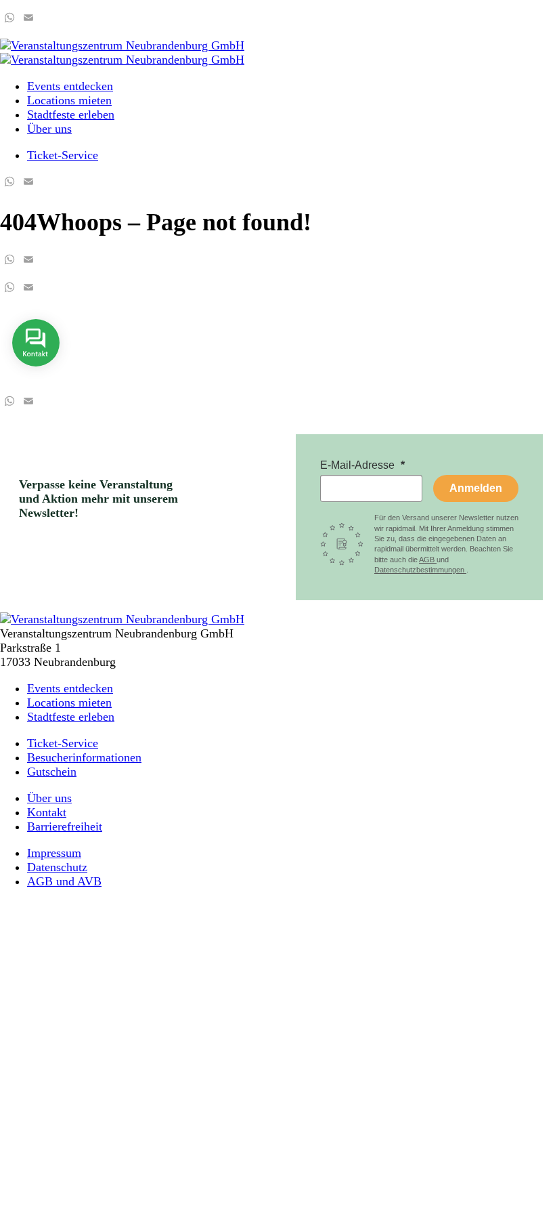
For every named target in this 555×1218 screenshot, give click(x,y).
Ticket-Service (62, 155)
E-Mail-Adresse (358, 465)
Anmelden (475, 488)
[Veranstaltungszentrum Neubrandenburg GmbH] (122, 45)
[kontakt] (36, 376)
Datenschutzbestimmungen (420, 570)
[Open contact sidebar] (36, 376)
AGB (428, 559)
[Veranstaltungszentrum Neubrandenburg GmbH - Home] (122, 619)
